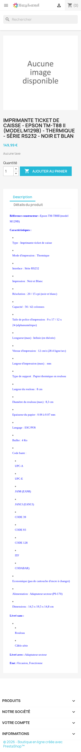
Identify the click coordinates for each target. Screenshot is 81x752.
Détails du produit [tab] (28, 205)
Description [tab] (22, 197)
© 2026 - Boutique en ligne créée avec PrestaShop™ (33, 744)
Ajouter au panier (45, 171)
